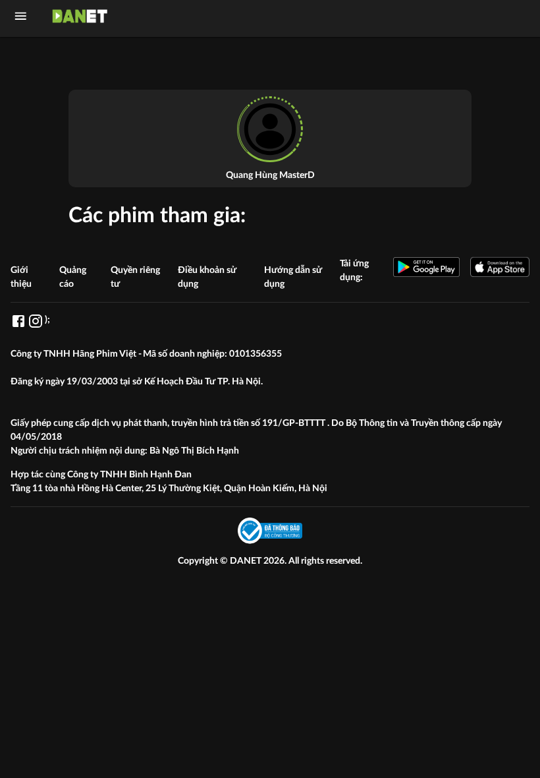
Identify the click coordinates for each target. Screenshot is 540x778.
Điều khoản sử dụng (207, 277)
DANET (246, 561)
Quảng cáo (72, 277)
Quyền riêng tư (135, 277)
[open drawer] (21, 16)
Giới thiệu (21, 277)
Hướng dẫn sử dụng (293, 277)
